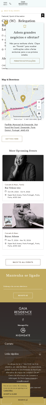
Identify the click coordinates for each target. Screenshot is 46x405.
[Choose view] (39, 113)
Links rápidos (12, 354)
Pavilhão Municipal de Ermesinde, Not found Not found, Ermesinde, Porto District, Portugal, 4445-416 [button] (21, 127)
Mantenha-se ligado (23, 275)
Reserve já (23, 400)
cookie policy (8, 390)
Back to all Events (12, 11)
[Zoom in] (39, 102)
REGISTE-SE (23, 295)
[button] (12, 139)
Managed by (23, 325)
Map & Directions (10, 79)
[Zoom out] (39, 107)
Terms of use (18, 119)
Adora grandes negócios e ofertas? (24, 35)
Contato (9, 344)
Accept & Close (10, 394)
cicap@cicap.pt (22, 381)
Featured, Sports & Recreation (13, 16)
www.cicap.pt (31, 378)
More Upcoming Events (23, 150)
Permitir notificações (25, 61)
